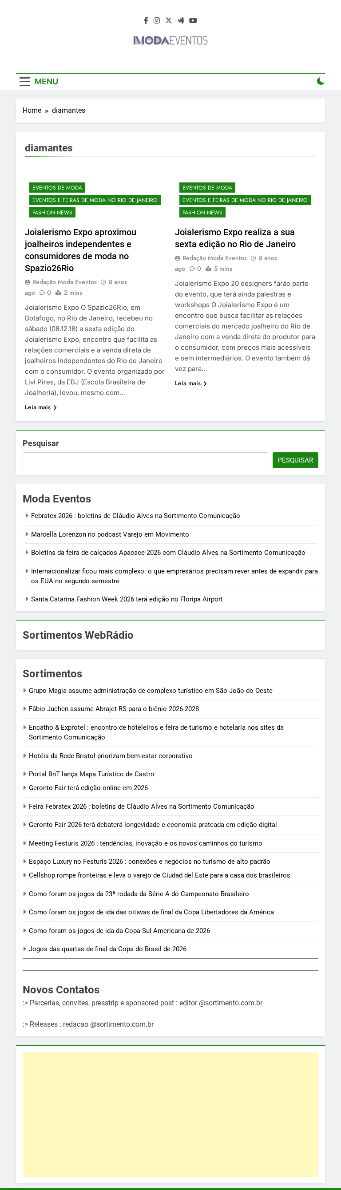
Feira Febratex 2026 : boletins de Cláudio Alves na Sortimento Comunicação (141, 806)
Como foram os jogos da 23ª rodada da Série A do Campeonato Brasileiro (139, 894)
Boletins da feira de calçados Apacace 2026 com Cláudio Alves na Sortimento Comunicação (168, 553)
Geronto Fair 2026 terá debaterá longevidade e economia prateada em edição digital (153, 825)
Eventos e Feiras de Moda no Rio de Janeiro (95, 200)
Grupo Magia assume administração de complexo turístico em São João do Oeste (151, 691)
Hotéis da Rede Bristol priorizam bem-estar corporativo (111, 756)
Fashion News (52, 213)
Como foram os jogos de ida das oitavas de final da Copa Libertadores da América (151, 912)
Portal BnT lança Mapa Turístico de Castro (92, 774)
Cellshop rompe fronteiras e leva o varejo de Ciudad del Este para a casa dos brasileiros (159, 875)
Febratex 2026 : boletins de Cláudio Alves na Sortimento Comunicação (135, 516)
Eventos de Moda (57, 188)
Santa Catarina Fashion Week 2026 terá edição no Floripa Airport (127, 599)
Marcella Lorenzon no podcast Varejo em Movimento (110, 534)
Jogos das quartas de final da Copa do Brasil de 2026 (107, 949)
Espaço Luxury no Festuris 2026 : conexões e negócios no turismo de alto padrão (149, 862)
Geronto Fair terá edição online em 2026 (88, 788)
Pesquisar (41, 443)
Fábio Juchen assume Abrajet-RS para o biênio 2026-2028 (114, 709)
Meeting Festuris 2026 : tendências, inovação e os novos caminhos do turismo (145, 843)
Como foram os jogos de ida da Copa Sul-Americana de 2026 (119, 931)
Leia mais (38, 407)
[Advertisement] (170, 1114)
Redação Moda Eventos (64, 281)
